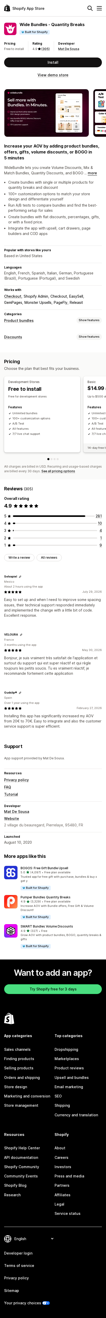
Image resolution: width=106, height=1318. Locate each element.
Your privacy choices (22, 1303)
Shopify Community (21, 1167)
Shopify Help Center (22, 1148)
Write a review (19, 557)
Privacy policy (16, 780)
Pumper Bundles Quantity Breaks (45, 897)
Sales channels (17, 1049)
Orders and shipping (22, 1077)
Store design (15, 1087)
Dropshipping (66, 1049)
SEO (58, 1096)
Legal (59, 1204)
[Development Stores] (48, 459)
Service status (68, 1213)
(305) (45, 49)
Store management (21, 1105)
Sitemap (11, 1290)
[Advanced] (58, 459)
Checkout (12, 296)
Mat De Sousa (68, 49)
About (60, 1148)
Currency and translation (76, 1115)
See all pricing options (58, 471)
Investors (63, 1167)
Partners (62, 1185)
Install (53, 62)
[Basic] (51, 459)
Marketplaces (67, 1058)
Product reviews (69, 1068)
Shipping (62, 1105)
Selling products (18, 1068)
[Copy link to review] (20, 577)
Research (12, 1195)
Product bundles (19, 320)
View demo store (53, 75)
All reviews (49, 557)
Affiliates (62, 1195)
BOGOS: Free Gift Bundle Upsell (44, 868)
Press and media (69, 1176)
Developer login (18, 1253)
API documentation (21, 1157)
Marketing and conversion (27, 1096)
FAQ (7, 787)
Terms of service (19, 1265)
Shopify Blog (15, 1185)
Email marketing (69, 1087)
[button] (53, 878)
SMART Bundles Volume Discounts (47, 926)
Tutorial (11, 794)
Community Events (21, 1176)
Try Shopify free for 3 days (53, 989)
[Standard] (55, 459)
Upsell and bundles (72, 1077)
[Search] (90, 8)
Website (11, 818)
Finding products (19, 1058)
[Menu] (99, 8)
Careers (61, 1157)
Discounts (13, 337)
